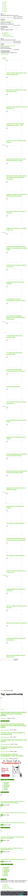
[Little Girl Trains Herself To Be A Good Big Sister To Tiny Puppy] (14, 104)
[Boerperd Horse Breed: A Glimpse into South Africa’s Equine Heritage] (14, 468)
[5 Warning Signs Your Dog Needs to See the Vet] (14, 586)
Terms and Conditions (8, 36)
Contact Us (6, 32)
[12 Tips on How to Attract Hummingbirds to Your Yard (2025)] (14, 296)
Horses (5, 8)
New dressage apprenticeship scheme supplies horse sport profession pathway (13, 713)
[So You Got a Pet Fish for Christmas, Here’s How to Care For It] (14, 399)
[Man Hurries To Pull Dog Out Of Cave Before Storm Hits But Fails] (14, 87)
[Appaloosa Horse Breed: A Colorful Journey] (14, 434)
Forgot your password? (7, 21)
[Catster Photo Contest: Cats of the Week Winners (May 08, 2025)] (14, 156)
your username (18, 16)
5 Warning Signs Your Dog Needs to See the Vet (13, 822)
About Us (5, 33)
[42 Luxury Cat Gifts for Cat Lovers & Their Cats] (14, 208)
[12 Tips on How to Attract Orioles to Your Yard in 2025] (14, 262)
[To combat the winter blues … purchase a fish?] (14, 349)
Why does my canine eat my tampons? (16, 623)
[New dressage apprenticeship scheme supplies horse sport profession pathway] (12, 708)
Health (5, 11)
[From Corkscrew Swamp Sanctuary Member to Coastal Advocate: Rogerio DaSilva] (14, 243)
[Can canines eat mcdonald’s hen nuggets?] (14, 503)
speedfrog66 (3, 718)
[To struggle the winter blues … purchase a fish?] (14, 332)
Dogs (4, 3)
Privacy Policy (6, 34)
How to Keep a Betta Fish (13, 386)
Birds (4, 6)
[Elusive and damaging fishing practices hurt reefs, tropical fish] (14, 366)
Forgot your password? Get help (8, 45)
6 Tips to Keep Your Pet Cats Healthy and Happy (13, 859)
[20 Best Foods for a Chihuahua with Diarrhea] (14, 137)
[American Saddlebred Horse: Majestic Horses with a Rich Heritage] (14, 451)
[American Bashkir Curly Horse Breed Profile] (14, 417)
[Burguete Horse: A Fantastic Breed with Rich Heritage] (14, 485)
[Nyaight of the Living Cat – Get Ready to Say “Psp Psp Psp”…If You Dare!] (14, 225)
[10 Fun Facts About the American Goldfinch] (14, 279)
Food (4, 10)
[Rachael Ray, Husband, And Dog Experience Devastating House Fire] (4, 845)
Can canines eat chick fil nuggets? (15, 523)
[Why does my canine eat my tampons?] (14, 620)
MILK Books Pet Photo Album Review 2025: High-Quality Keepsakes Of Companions (16, 177)
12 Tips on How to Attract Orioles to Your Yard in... (13, 812)
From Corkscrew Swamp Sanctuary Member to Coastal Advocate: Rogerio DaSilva (16, 248)
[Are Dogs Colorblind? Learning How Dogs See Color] (14, 635)
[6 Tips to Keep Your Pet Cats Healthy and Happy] (4, 857)
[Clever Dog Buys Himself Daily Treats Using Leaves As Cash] (14, 70)
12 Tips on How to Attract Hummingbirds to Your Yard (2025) (12, 755)
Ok (20, 894)
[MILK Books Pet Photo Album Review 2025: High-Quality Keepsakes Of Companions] (14, 173)
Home (5, 2)
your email (17, 25)
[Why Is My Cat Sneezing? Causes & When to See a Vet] (14, 652)
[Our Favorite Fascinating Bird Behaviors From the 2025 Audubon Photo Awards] (14, 313)
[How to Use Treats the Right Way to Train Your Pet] (14, 568)
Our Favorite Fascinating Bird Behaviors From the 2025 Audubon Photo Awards (15, 317)
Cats (4, 4)
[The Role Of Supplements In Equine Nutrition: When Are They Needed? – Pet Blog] (14, 535)
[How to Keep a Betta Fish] (14, 383)
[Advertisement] (14, 675)
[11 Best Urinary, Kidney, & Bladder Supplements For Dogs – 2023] (14, 120)
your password (18, 18)
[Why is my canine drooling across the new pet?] (14, 603)
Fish (4, 7)
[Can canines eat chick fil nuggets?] (14, 520)
